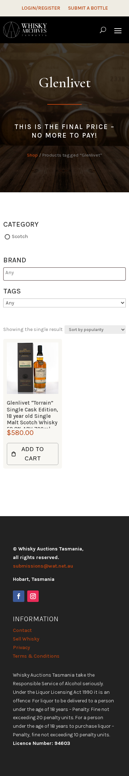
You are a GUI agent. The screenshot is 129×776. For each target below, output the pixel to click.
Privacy (21, 647)
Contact (22, 630)
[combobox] (64, 274)
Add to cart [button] (33, 453)
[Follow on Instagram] (33, 596)
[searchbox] (33, 273)
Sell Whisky (26, 639)
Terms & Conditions (36, 656)
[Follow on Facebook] (18, 596)
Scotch (20, 236)
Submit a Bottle (88, 8)
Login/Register (41, 8)
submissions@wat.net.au (43, 566)
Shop (32, 155)
